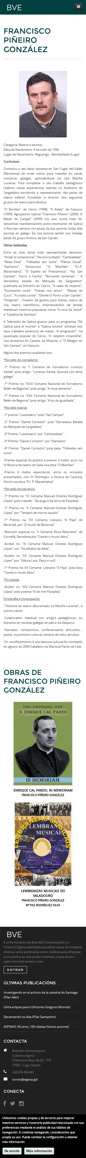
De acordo (12, 1151)
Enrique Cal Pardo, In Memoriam (43, 790)
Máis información (39, 1151)
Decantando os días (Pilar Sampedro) (30, 1017)
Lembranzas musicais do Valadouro (43, 893)
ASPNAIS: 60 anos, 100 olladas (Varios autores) (36, 1026)
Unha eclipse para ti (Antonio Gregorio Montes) (37, 1007)
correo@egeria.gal (25, 1079)
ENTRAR (15, 970)
